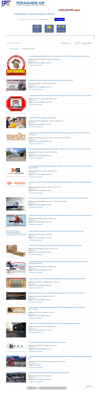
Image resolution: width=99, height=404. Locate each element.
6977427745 (48, 124)
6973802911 (48, 237)
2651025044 (37, 124)
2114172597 (37, 315)
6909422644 (48, 315)
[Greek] (59, 9)
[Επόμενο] (60, 388)
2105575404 (37, 141)
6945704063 (48, 330)
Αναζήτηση (60, 19)
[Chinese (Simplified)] (61, 9)
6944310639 (48, 270)
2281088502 (37, 204)
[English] (66, 9)
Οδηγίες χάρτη (31, 61)
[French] (69, 9)
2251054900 (37, 102)
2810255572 (37, 190)
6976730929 (48, 102)
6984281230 (48, 379)
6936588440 (48, 252)
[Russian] (76, 9)
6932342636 (48, 222)
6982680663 (37, 62)
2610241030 (37, 379)
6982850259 (48, 174)
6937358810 (48, 204)
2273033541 (37, 222)
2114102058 (37, 299)
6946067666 (48, 190)
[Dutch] (64, 9)
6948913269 (48, 62)
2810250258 (37, 365)
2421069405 (37, 174)
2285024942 (37, 330)
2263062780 (37, 87)
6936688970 (48, 141)
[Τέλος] (64, 388)
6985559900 (48, 155)
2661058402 (37, 155)
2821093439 (37, 285)
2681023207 (37, 237)
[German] (71, 9)
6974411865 (37, 349)
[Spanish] (79, 9)
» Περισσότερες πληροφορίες (35, 65)
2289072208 (37, 270)
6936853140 (48, 299)
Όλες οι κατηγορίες (14, 48)
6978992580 (48, 285)
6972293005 (48, 87)
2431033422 (37, 252)
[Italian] (74, 9)
